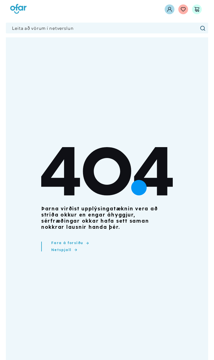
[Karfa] (197, 9)
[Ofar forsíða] (18, 9)
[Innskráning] (169, 9)
